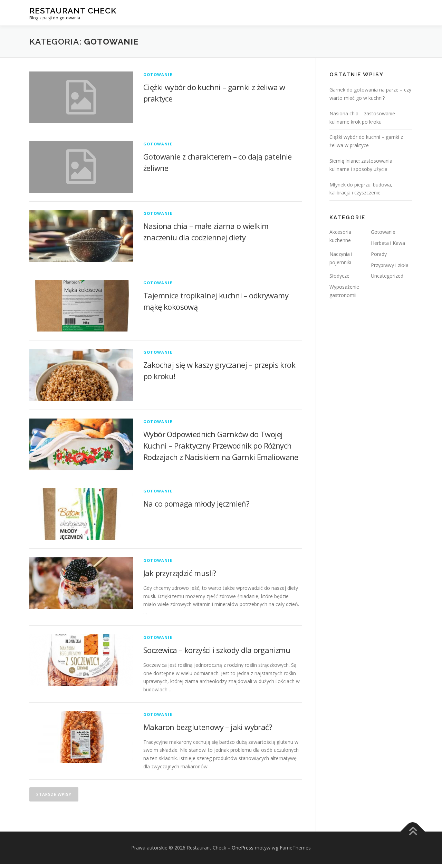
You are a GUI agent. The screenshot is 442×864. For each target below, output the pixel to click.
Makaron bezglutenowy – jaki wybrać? (207, 727)
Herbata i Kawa (388, 243)
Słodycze (339, 275)
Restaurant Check (72, 10)
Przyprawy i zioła (390, 265)
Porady (379, 254)
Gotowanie (157, 74)
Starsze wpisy (53, 794)
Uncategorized (387, 275)
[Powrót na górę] (413, 831)
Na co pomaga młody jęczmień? (196, 503)
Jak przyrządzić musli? (179, 573)
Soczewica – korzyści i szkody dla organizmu (216, 650)
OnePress (242, 847)
